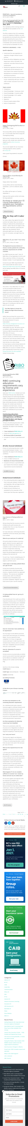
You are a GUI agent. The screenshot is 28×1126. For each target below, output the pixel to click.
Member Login (14, 3)
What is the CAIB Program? (11, 1053)
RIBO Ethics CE (18, 431)
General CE (7, 999)
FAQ (5, 994)
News (11, 17)
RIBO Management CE (15, 433)
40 (22, 814)
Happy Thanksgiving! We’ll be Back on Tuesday (14, 126)
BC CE (5, 982)
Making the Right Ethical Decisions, (12, 266)
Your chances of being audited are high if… (13, 517)
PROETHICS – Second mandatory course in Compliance (12, 14)
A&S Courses (7, 1058)
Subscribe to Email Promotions (14, 833)
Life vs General (8, 1056)
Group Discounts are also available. (12, 351)
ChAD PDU (7, 987)
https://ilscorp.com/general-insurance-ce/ (13, 323)
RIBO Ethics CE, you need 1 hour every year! (14, 240)
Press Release (8, 1013)
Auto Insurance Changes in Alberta (13, 1047)
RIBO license (12, 393)
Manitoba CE (7, 1008)
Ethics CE (12, 242)
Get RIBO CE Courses (8, 471)
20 (18, 814)
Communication (8, 989)
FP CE (5, 996)
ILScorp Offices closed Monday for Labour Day (13, 176)
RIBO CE (6, 1015)
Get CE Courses (7, 805)
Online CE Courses (8, 211)
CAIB (5, 985)
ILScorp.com (7, 150)
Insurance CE (7, 1004)
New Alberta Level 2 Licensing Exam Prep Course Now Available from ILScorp (13, 1028)
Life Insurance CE (8, 1006)
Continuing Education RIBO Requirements (11, 374)
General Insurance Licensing (11, 1001)
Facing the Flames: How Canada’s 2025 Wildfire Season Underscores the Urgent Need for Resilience (14, 1042)
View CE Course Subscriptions (11, 587)
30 (20, 814)
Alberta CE (7, 980)
